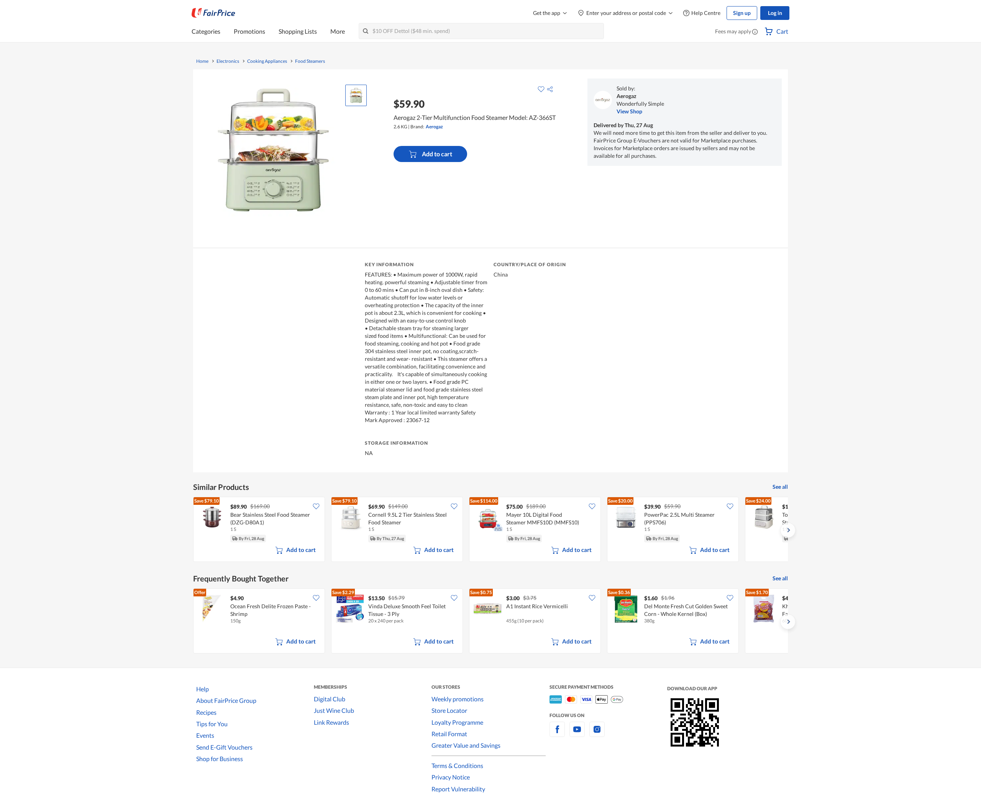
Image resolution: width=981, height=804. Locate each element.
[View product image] (356, 95)
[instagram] (597, 733)
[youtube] (577, 733)
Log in (775, 13)
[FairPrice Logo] (213, 13)
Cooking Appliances (267, 61)
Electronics (228, 61)
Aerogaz (434, 126)
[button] (755, 32)
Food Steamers (310, 61)
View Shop (629, 111)
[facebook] (557, 733)
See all (780, 486)
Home (202, 61)
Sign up (742, 13)
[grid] (490, 530)
